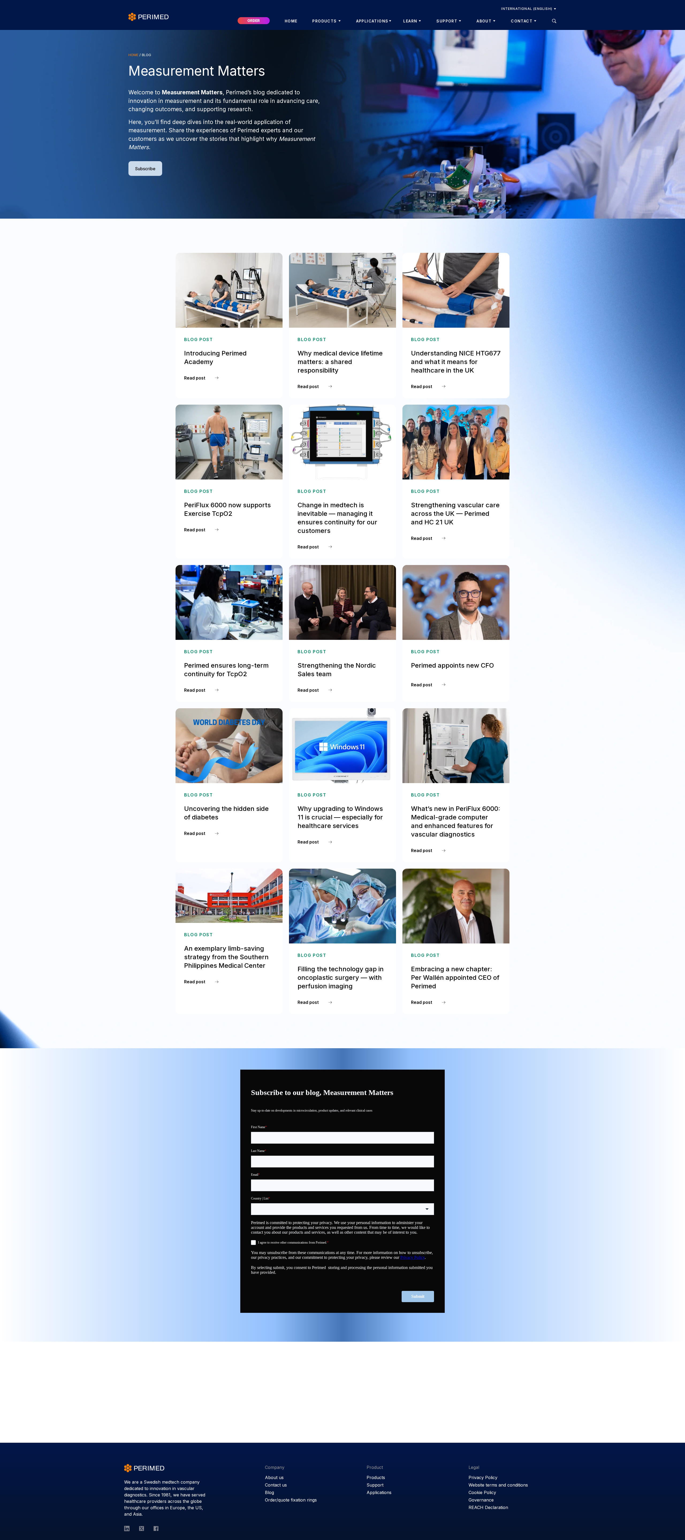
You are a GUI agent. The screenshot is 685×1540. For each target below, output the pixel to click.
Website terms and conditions (498, 1485)
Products (324, 21)
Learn (410, 21)
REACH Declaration (488, 1507)
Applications (372, 21)
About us (274, 1477)
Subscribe (145, 168)
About (484, 21)
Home (291, 21)
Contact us (276, 1485)
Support (446, 21)
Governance (481, 1500)
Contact (521, 21)
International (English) (526, 9)
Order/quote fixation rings (291, 1500)
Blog (269, 1492)
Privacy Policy (483, 1477)
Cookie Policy (482, 1492)
